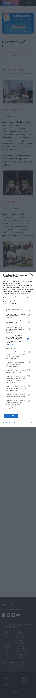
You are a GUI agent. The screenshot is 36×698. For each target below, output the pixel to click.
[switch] (28, 315)
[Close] (32, 275)
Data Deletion (7, 423)
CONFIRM (10, 416)
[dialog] (18, 349)
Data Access (18, 423)
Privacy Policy (29, 423)
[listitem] (18, 310)
